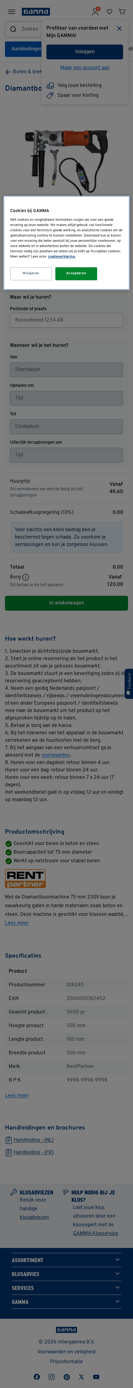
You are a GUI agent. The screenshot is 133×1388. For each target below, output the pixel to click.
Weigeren (31, 273)
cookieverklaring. (61, 257)
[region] (66, 243)
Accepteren (76, 273)
